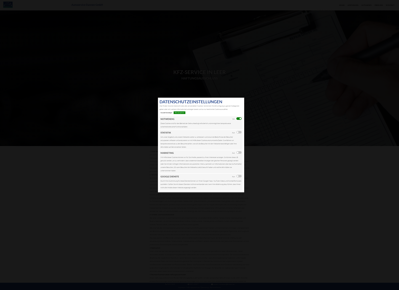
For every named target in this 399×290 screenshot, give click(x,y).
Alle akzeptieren (179, 112)
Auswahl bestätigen (166, 112)
